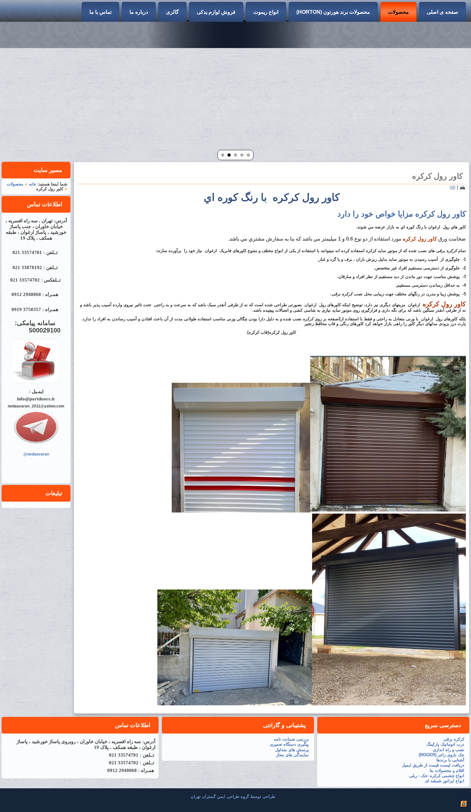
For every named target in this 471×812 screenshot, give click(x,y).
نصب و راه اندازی (448, 749)
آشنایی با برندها (450, 760)
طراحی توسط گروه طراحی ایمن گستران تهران (233, 796)
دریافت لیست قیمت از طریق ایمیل (433, 765)
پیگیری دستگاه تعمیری (289, 744)
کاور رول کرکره (437, 176)
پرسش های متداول (292, 749)
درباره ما (138, 12)
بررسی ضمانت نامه (291, 739)
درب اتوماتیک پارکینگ (445, 744)
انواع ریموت (265, 12)
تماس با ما (100, 12)
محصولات (398, 12)
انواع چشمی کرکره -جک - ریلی (436, 775)
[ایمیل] (452, 187)
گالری (172, 12)
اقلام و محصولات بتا (447, 770)
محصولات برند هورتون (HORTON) (333, 12)
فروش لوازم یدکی (216, 12)
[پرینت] (462, 187)
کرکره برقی (453, 739)
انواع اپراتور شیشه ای (444, 780)
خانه (32, 184)
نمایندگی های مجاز (292, 754)
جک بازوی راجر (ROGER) (441, 754)
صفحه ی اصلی (442, 12)
